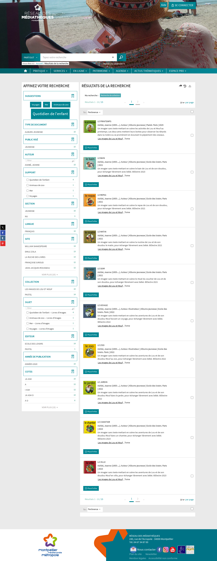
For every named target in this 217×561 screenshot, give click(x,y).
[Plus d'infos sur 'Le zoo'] (89, 351)
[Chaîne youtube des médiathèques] (173, 549)
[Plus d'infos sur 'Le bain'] (89, 163)
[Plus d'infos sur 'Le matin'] (89, 237)
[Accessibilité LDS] (182, 549)
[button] (35, 104)
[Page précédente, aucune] (125, 102)
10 (181, 102)
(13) (49, 407)
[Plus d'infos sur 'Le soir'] (89, 273)
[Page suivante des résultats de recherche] (144, 102)
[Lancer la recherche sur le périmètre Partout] (121, 57)
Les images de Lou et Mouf (110, 138)
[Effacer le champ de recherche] (113, 57)
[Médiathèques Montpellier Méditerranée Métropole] (38, 13)
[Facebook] (159, 549)
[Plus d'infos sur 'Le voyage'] (89, 311)
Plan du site (135, 554)
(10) (49, 274)
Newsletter (151, 554)
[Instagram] (166, 549)
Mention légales (137, 558)
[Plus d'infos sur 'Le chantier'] (89, 427)
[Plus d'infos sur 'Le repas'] (89, 200)
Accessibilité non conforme (163, 558)
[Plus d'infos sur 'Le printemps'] (89, 126)
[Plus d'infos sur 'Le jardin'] (89, 388)
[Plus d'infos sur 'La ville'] (89, 467)
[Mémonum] (190, 549)
